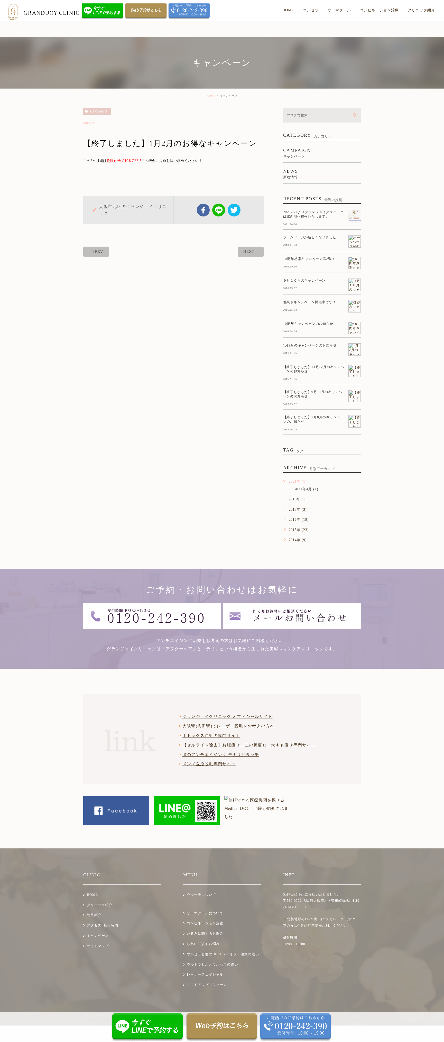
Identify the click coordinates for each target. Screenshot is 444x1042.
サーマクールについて (205, 913)
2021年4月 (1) (306, 489)
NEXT (249, 252)
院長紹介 (94, 915)
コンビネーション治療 (205, 923)
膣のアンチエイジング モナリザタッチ (220, 754)
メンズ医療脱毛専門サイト (209, 764)
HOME (211, 95)
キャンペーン (98, 935)
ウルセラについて (201, 895)
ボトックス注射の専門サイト (211, 735)
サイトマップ (98, 946)
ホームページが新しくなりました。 (311, 237)
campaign (98, 111)
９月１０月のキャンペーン (304, 280)
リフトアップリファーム (207, 985)
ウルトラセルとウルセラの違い (212, 964)
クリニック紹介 (100, 905)
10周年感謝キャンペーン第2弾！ (309, 259)
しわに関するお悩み (203, 944)
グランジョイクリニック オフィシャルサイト (227, 716)
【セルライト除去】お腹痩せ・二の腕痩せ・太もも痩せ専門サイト (249, 745)
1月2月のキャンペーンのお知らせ (310, 345)
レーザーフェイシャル (205, 974)
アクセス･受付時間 (102, 925)
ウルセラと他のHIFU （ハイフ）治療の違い (223, 954)
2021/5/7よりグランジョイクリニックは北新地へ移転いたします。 (313, 214)
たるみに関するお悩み (205, 933)
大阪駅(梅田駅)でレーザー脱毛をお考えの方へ (228, 726)
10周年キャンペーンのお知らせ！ (310, 324)
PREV (97, 252)
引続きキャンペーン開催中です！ (309, 302)
